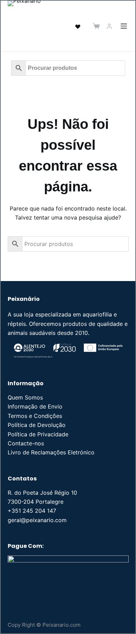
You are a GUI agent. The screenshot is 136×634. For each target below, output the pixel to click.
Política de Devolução (37, 424)
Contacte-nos (26, 443)
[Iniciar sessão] (109, 26)
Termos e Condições (35, 415)
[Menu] (124, 26)
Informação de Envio (35, 406)
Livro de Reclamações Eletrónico (51, 452)
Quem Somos (25, 397)
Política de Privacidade (38, 434)
